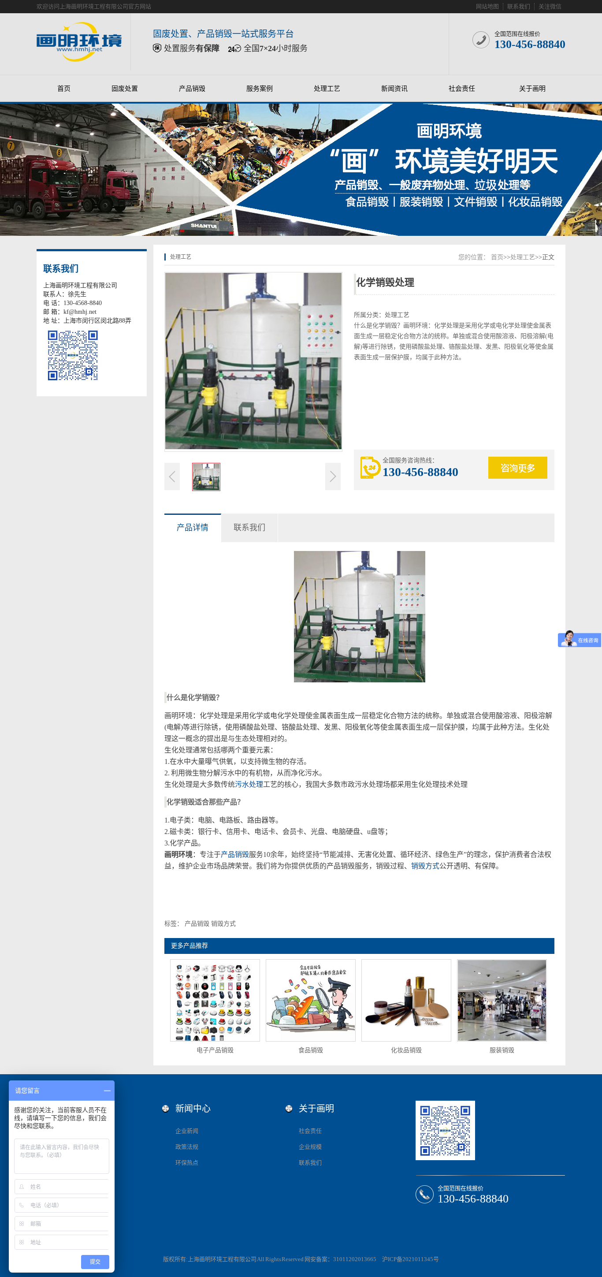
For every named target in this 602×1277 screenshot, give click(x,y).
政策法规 (186, 1146)
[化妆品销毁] (406, 1000)
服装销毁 (502, 1050)
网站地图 (487, 6)
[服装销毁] (502, 1000)
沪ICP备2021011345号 (410, 1259)
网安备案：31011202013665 (340, 1259)
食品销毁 (310, 1050)
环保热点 (186, 1162)
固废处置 (124, 88)
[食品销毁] (311, 1000)
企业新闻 (186, 1131)
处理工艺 (327, 88)
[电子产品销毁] (215, 1000)
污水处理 (249, 784)
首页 (64, 88)
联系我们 (518, 6)
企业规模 (310, 1146)
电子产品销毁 (215, 1050)
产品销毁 (192, 88)
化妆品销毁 (406, 1050)
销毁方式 (425, 866)
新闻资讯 (394, 88)
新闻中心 (193, 1108)
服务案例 (259, 88)
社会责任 (462, 88)
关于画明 (532, 88)
